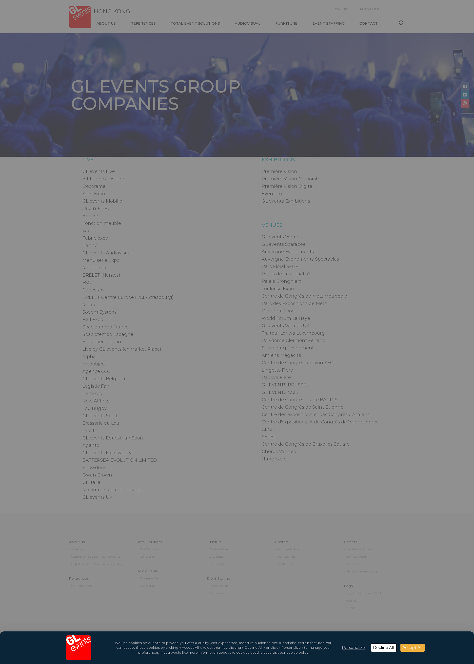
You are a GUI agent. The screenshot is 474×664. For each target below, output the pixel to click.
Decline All (383, 647)
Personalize (353, 647)
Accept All (412, 647)
